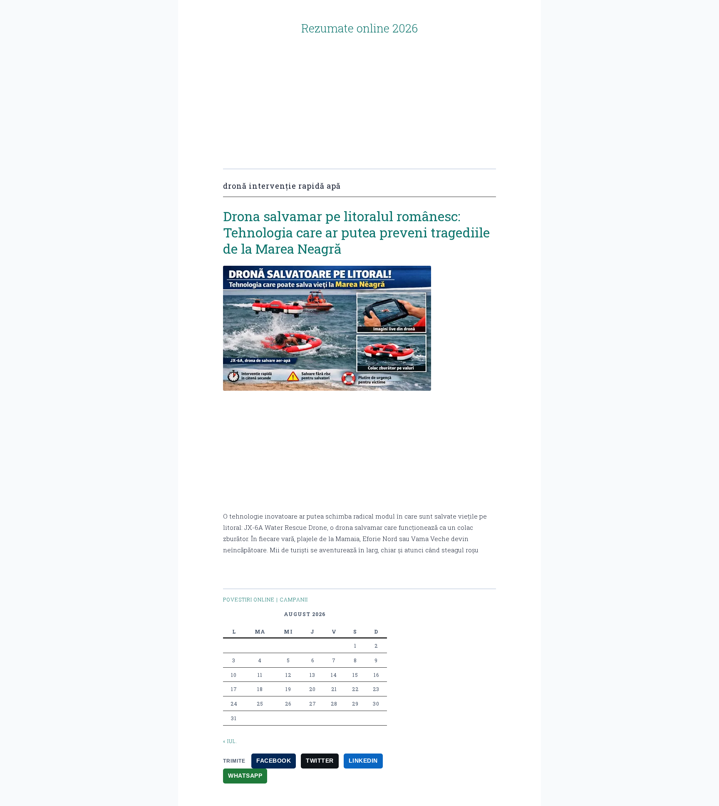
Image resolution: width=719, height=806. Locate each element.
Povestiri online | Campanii (265, 599)
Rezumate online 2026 (359, 28)
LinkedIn (363, 760)
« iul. (230, 741)
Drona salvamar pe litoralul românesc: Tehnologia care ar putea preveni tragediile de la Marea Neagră (356, 232)
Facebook (273, 760)
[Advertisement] (359, 94)
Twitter (320, 760)
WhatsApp (245, 775)
